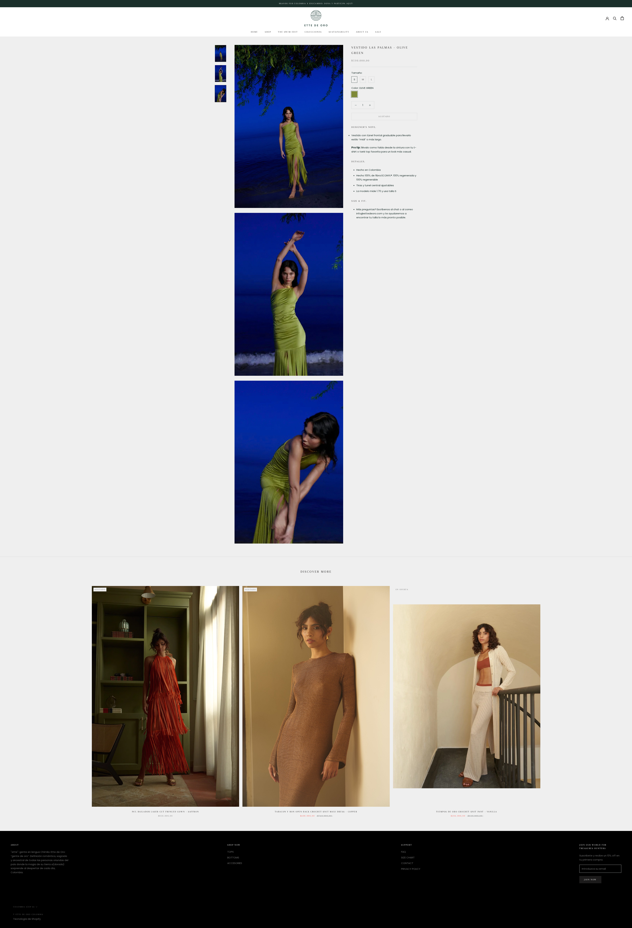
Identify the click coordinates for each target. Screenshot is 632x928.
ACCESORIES (234, 863)
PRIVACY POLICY (410, 869)
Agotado (384, 116)
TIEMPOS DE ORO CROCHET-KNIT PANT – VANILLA (466, 812)
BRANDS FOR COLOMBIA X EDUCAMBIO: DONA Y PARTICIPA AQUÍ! (316, 3)
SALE (378, 32)
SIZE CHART (408, 857)
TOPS (230, 851)
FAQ (403, 851)
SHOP (268, 32)
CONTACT (407, 863)
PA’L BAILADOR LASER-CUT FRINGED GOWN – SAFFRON (165, 812)
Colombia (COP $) (24, 907)
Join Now (590, 879)
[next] (621, 698)
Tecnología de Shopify (27, 919)
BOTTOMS (233, 857)
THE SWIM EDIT (288, 32)
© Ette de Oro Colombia (28, 914)
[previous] (10, 698)
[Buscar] (615, 18)
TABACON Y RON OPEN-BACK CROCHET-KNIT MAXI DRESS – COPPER (316, 812)
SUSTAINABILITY (339, 32)
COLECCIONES (313, 32)
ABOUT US (362, 32)
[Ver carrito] (622, 18)
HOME (254, 32)
